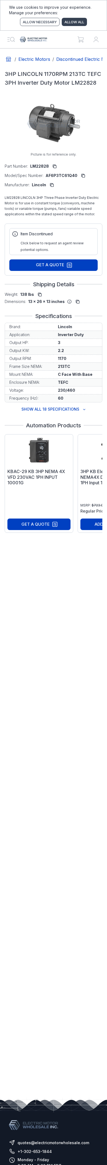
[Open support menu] (11, 39)
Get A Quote (50, 264)
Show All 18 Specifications (50, 409)
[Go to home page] (8, 59)
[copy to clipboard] (54, 166)
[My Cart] (80, 39)
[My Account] (96, 39)
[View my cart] (80, 39)
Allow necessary (40, 22)
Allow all (74, 22)
